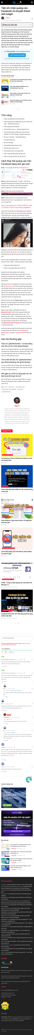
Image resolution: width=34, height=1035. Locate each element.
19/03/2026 (13, 96)
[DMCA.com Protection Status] (5, 1006)
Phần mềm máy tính (8, 579)
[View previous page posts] (15, 109)
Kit (11, 719)
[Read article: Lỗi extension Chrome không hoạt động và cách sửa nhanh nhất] (5, 81)
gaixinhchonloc (5, 65)
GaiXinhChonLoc (23, 167)
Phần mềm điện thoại (8, 548)
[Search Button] (32, 2)
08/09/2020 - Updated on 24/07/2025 (12, 20)
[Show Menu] (2, 2)
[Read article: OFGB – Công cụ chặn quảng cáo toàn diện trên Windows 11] (17, 570)
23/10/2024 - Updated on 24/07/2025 (9, 618)
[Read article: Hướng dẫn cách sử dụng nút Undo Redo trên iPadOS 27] (5, 854)
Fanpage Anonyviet (20, 332)
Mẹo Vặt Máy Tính (7, 454)
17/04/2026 (4, 493)
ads (6, 387)
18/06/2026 (13, 83)
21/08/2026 (20, 869)
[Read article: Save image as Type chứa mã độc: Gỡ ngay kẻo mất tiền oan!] (5, 95)
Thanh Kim (13, 855)
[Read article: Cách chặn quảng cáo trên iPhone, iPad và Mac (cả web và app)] (5, 102)
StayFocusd (9, 286)
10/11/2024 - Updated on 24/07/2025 (9, 587)
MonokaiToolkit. (6, 312)
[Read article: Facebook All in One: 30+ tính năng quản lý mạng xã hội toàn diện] (17, 601)
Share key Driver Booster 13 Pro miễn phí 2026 (20, 884)
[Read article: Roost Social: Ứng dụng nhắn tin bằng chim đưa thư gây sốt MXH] (5, 861)
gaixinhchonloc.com (14, 252)
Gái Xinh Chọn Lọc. (13, 753)
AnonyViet (6, 717)
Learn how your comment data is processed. (15, 644)
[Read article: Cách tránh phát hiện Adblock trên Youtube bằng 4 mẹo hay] (5, 88)
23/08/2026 (20, 848)
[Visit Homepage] (17, 2)
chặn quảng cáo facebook (9, 389)
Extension (20, 389)
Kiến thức (5, 486)
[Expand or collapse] (31, 25)
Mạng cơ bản (6, 517)
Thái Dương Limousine (8, 659)
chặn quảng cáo (20, 387)
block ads (11, 387)
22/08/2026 (20, 862)
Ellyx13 (8, 18)
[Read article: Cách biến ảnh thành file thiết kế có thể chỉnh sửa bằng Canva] (5, 868)
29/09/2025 (13, 103)
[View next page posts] (18, 109)
